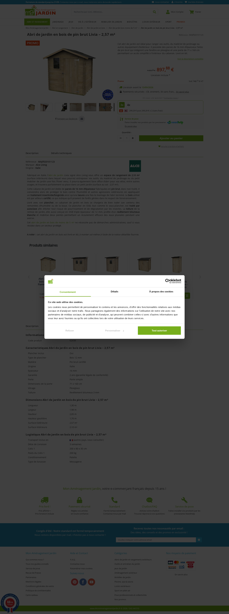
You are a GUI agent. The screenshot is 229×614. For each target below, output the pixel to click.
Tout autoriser (159, 330)
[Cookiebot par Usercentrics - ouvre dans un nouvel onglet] (167, 281)
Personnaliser (112, 330)
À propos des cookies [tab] (161, 291)
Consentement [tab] (68, 292)
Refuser (69, 330)
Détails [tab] (114, 291)
